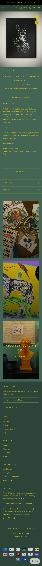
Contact (5, 445)
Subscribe (11, 407)
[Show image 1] (13, 70)
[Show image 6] (25, 70)
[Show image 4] (21, 70)
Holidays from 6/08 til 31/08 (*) (21, 2)
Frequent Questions (10, 429)
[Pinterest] (14, 518)
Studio (5, 456)
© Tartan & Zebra (21, 533)
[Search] (30, 8)
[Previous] (9, 70)
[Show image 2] (16, 70)
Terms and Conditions (11, 477)
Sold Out (21, 171)
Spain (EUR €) (13, 528)
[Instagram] (9, 518)
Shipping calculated (21, 88)
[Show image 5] (23, 70)
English (28, 528)
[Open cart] (39, 8)
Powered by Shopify (21, 536)
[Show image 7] (28, 70)
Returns (7, 190)
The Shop (6, 453)
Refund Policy (8, 480)
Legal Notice (7, 469)
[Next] (32, 70)
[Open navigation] (3, 8)
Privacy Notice (8, 473)
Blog (4, 433)
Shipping (7, 183)
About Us (6, 449)
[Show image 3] (18, 70)
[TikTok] (20, 518)
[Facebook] (3, 518)
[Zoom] (37, 17)
